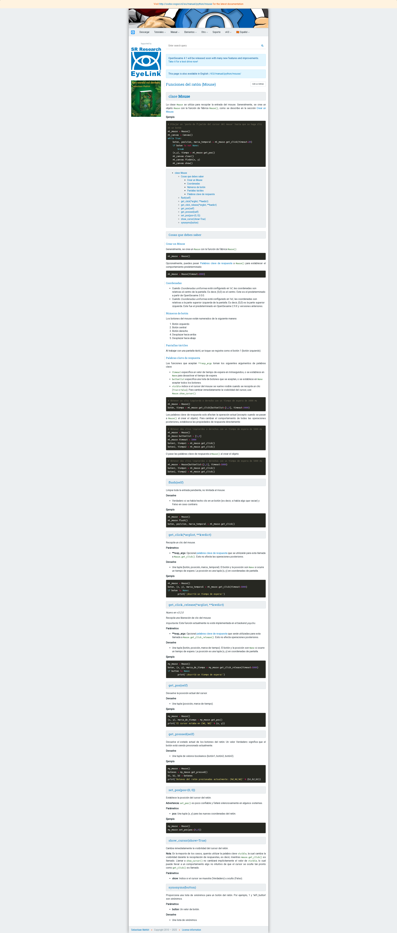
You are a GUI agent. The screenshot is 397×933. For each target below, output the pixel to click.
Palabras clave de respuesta (201, 194)
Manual (174, 32)
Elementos (189, 32)
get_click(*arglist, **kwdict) (194, 201)
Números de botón (196, 187)
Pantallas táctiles (195, 190)
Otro (203, 32)
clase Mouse (181, 172)
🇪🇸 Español (242, 32)
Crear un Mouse (194, 180)
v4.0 (227, 32)
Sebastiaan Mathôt (140, 929)
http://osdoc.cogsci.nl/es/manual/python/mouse (186, 3)
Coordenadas (193, 183)
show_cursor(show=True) (193, 219)
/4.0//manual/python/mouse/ (225, 73)
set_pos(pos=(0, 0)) (190, 215)
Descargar (144, 32)
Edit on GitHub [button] (258, 84)
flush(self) (186, 197)
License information (191, 929)
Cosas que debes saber (192, 176)
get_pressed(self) (189, 211)
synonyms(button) (189, 222)
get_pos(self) (187, 208)
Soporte (217, 32)
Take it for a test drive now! (183, 61)
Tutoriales (159, 32)
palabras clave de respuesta (212, 553)
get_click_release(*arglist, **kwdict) (199, 204)
